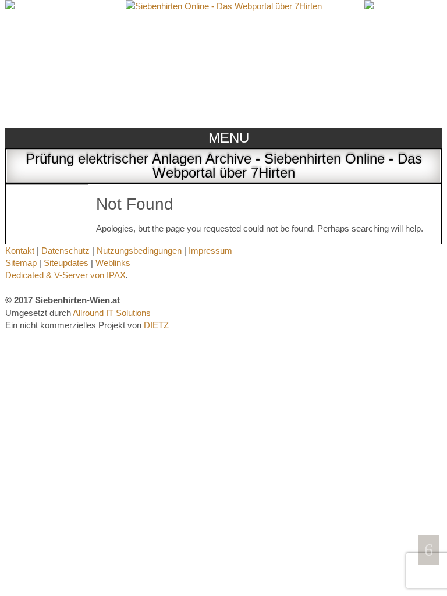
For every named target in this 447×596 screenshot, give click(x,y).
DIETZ (156, 325)
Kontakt (19, 251)
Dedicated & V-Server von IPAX (65, 275)
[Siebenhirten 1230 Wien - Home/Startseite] (224, 62)
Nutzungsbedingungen (139, 251)
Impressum (210, 251)
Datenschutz (65, 251)
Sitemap (21, 263)
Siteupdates (66, 263)
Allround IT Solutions (112, 313)
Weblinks (112, 263)
